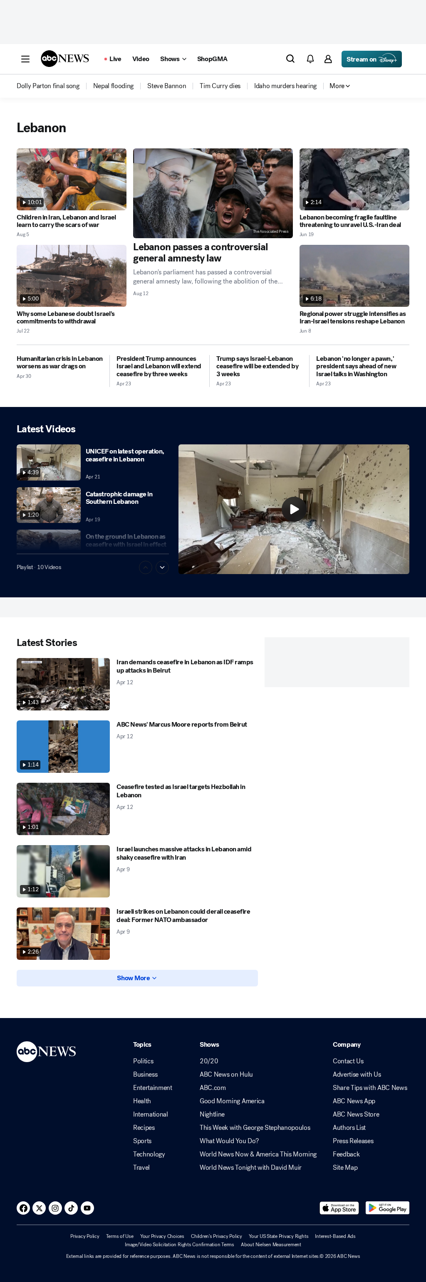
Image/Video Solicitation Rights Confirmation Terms (179, 1244)
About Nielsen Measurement (271, 1244)
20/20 (209, 1061)
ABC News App (354, 1101)
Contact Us (348, 1061)
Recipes (144, 1127)
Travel (141, 1167)
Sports (142, 1141)
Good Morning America (232, 1101)
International (150, 1114)
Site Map (345, 1167)
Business (145, 1074)
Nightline (212, 1114)
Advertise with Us (357, 1074)
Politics (143, 1061)
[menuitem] (48, 86)
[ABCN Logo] (65, 58)
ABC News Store (356, 1114)
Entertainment (152, 1088)
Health (142, 1101)
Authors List (349, 1127)
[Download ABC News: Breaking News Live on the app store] (339, 1208)
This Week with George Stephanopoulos (255, 1127)
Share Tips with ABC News (370, 1088)
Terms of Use (120, 1236)
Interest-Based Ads (335, 1236)
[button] (25, 59)
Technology (149, 1154)
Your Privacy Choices (162, 1236)
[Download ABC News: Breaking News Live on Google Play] (387, 1208)
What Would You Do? (229, 1141)
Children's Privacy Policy (216, 1236)
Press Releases (353, 1141)
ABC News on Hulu (226, 1074)
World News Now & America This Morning (258, 1154)
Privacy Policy (84, 1236)
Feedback (346, 1154)
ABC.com (213, 1088)
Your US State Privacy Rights (278, 1236)
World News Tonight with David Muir (251, 1167)
